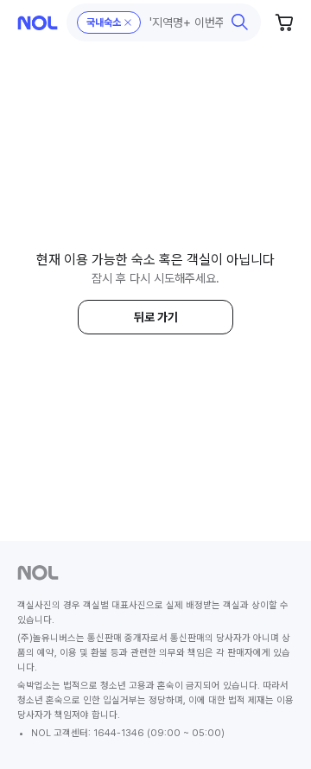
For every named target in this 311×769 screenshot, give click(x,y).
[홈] (37, 23)
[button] (164, 22)
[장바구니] (285, 22)
